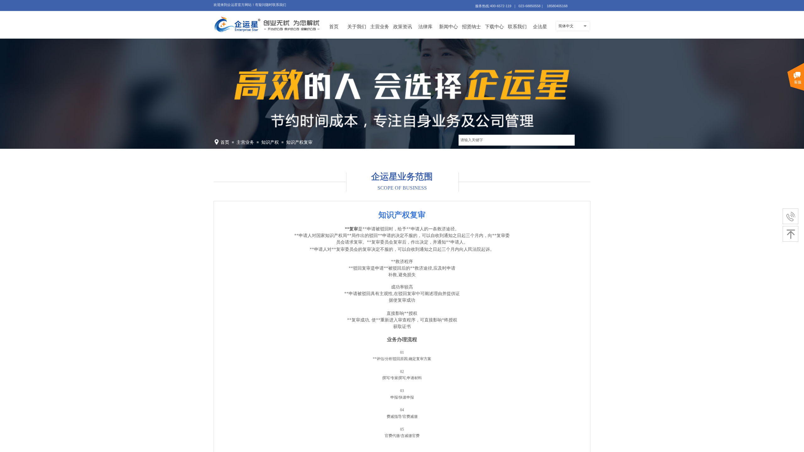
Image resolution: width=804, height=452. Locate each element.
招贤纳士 (471, 26)
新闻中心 (448, 26)
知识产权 (270, 142)
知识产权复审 (299, 142)
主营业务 (379, 26)
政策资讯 (402, 26)
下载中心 (494, 26)
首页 (334, 26)
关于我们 (356, 26)
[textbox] (517, 140)
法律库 (425, 26)
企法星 (540, 26)
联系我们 (517, 26)
